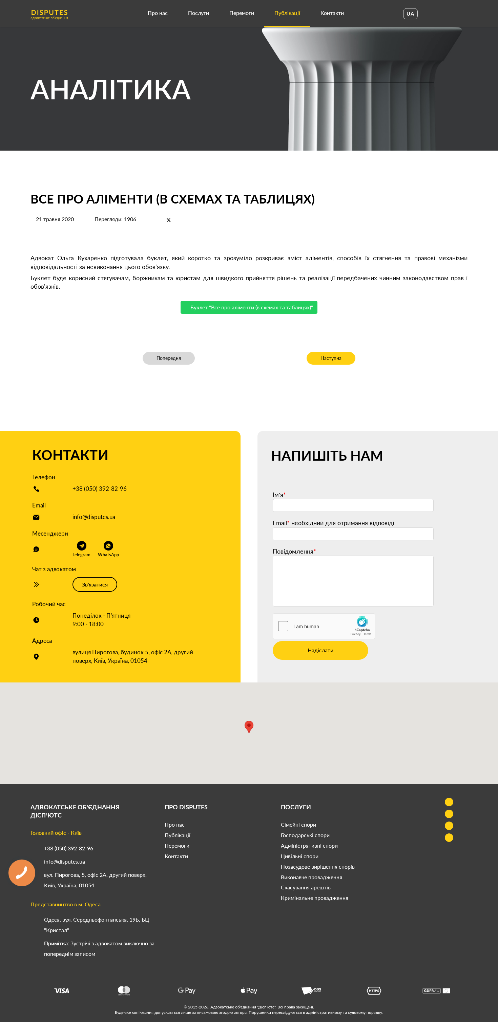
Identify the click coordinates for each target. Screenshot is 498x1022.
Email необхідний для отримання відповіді (333, 522)
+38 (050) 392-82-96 (99, 488)
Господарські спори (305, 835)
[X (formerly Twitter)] (168, 220)
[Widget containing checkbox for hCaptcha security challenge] (324, 626)
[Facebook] (157, 220)
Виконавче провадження (311, 877)
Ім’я (279, 494)
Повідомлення (294, 551)
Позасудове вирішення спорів (318, 866)
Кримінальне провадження (314, 897)
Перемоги (241, 12)
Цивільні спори (299, 856)
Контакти (332, 12)
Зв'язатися (95, 584)
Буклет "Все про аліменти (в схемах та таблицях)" (251, 307)
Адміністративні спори (309, 845)
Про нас (158, 12)
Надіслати (320, 650)
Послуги (198, 12)
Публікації (287, 12)
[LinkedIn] (180, 220)
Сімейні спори (298, 824)
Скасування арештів (306, 887)
